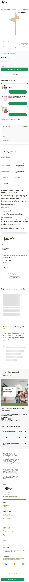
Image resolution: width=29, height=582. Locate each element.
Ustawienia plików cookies (8, 531)
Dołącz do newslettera (6, 556)
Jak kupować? (6, 524)
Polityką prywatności (16, 559)
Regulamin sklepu (6, 527)
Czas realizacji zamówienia (9, 517)
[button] (14, 152)
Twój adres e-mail (6, 554)
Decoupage (14, 9)
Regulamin (12, 558)
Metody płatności (6, 514)
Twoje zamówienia (7, 537)
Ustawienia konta (6, 539)
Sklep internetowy (14, 573)
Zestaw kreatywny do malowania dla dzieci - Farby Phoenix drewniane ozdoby (16, 108)
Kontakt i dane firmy (7, 505)
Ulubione (4, 540)
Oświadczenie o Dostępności (9, 526)
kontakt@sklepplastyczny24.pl (11, 496)
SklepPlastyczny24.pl (5, 9)
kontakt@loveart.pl (5, 252)
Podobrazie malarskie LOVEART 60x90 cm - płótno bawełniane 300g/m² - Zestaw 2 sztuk (17, 97)
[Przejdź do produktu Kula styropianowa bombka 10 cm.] (11, 300)
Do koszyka (11, 314)
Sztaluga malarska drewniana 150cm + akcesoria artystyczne (16, 85)
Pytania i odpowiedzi (7, 530)
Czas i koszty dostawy (8, 515)
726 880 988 (7, 492)
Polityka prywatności (7, 528)
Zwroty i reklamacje (7, 518)
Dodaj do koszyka (15, 69)
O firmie (4, 506)
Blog (4, 508)
